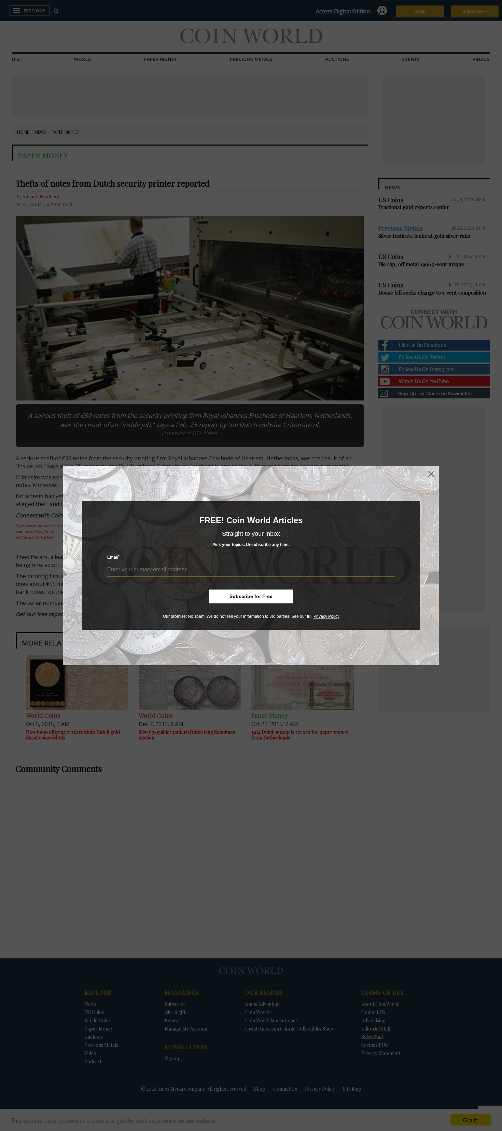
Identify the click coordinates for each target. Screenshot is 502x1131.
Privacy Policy (326, 616)
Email (113, 557)
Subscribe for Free (251, 596)
